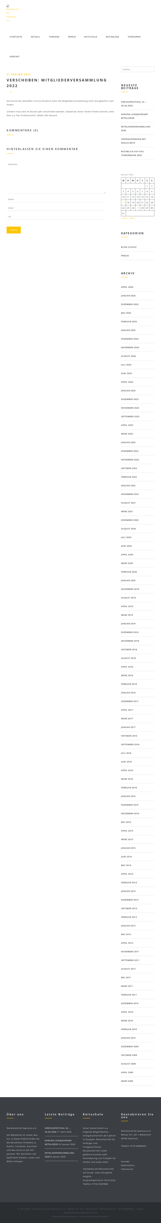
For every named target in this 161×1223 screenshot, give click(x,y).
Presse (125, 255)
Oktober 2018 (129, 649)
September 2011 (130, 960)
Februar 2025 (129, 321)
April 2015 (127, 830)
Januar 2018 (128, 692)
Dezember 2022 (130, 451)
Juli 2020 (126, 537)
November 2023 (130, 407)
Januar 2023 (128, 442)
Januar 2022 (128, 485)
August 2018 (128, 658)
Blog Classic (129, 247)
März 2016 (127, 779)
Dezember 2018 (130, 632)
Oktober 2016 (129, 735)
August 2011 (128, 968)
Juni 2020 (126, 545)
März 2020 (127, 563)
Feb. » (133, 218)
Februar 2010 (129, 1029)
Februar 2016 (129, 787)
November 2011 (130, 951)
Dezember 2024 (130, 338)
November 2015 (130, 813)
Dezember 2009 (130, 1046)
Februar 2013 (129, 917)
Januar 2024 (128, 390)
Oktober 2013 (129, 908)
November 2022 (130, 459)
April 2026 (127, 287)
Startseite (16, 36)
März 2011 (127, 986)
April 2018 (127, 666)
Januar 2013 (128, 925)
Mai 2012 (126, 934)
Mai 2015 (126, 822)
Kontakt (15, 56)
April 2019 (127, 606)
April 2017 (127, 709)
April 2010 (127, 1012)
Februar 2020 (129, 571)
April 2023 (127, 425)
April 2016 (127, 770)
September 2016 (130, 744)
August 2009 (128, 1063)
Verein (72, 36)
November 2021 (130, 494)
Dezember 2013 (130, 899)
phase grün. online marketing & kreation (87, 1216)
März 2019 (127, 615)
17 (123, 202)
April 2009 (127, 1072)
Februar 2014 (129, 882)
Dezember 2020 (130, 520)
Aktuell (35, 36)
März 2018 (127, 675)
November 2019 (130, 589)
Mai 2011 (126, 977)
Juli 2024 (126, 364)
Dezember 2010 (130, 1003)
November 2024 (130, 347)
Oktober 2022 (129, 468)
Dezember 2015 (130, 804)
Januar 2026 (128, 295)
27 (137, 208)
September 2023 (130, 416)
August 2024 (128, 356)
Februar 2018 (129, 684)
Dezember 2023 (130, 399)
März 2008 (127, 1081)
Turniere (54, 36)
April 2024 (127, 382)
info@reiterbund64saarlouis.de (80, 1212)
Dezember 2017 (130, 701)
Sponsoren (134, 36)
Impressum (127, 1169)
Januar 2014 (128, 891)
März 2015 (127, 839)
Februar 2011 (129, 994)
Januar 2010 (128, 1037)
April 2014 (127, 873)
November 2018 (130, 640)
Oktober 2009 (129, 1055)
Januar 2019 (128, 623)
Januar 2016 (128, 796)
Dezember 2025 (130, 304)
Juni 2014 (126, 856)
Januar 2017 (128, 727)
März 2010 (127, 1020)
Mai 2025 (126, 312)
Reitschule (90, 36)
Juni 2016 (126, 761)
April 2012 (127, 942)
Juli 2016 (126, 753)
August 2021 (128, 502)
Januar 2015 (128, 848)
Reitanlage (112, 36)
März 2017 (127, 718)
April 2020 (127, 554)
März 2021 (127, 511)
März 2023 (127, 433)
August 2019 (128, 597)
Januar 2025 (128, 330)
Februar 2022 (129, 476)
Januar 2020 (128, 580)
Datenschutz (128, 1165)
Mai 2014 (126, 865)
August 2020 (128, 528)
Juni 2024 (126, 373)
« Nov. (124, 218)
